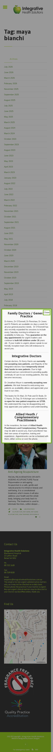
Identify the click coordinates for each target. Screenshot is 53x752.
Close (46, 312)
